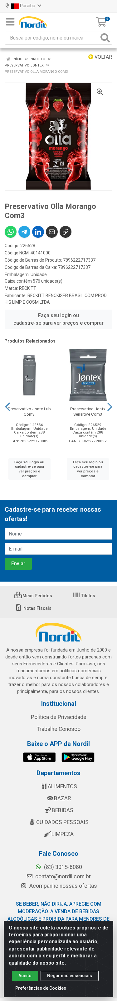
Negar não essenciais (69, 975)
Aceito (25, 975)
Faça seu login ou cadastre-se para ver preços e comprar (58, 319)
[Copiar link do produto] (65, 232)
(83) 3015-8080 (62, 867)
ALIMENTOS (62, 786)
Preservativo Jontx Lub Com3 (29, 411)
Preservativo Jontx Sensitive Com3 (87, 411)
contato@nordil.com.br (62, 876)
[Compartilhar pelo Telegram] (24, 232)
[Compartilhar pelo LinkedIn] (38, 232)
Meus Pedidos (37, 595)
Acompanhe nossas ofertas (62, 886)
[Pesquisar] (105, 37)
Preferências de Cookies (40, 988)
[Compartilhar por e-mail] (52, 232)
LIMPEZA (62, 834)
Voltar (102, 57)
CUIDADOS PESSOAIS (62, 822)
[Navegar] (7, 406)
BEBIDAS (62, 810)
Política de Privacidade (58, 717)
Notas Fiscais (36, 608)
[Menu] (10, 22)
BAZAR (62, 798)
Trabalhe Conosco (58, 729)
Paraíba (27, 5)
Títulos (87, 595)
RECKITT (27, 288)
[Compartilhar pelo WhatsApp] (11, 232)
